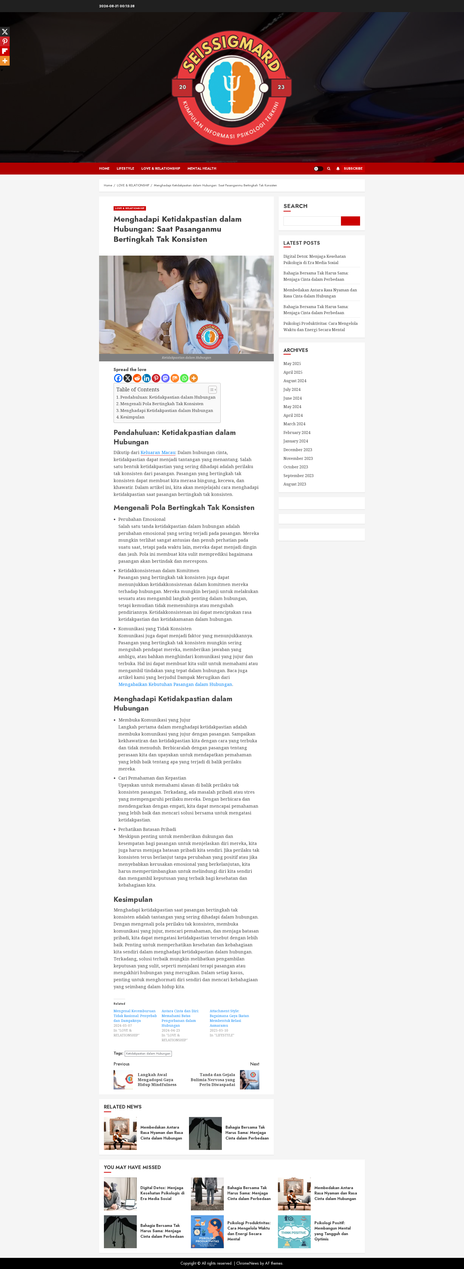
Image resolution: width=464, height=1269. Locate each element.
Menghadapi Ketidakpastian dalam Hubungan (166, 410)
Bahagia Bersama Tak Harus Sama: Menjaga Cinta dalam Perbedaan (247, 1133)
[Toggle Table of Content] (210, 390)
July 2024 (291, 389)
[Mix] (175, 378)
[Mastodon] (165, 378)
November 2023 (298, 458)
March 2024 (294, 423)
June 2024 (292, 398)
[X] (127, 378)
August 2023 (294, 484)
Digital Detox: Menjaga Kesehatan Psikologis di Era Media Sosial (162, 1193)
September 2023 (298, 475)
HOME (104, 168)
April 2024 (293, 415)
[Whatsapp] (184, 378)
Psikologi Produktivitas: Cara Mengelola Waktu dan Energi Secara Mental (249, 1231)
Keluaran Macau (158, 452)
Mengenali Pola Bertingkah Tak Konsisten (161, 403)
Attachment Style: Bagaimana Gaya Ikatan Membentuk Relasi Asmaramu (229, 1018)
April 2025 (293, 372)
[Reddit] (137, 378)
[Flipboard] (5, 51)
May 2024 (292, 406)
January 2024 (295, 441)
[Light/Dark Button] (318, 168)
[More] (193, 378)
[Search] (329, 168)
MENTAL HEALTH (202, 168)
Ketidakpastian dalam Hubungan (148, 1053)
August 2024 (294, 380)
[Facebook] (118, 378)
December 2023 (297, 449)
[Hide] (2, 70)
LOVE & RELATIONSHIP (160, 168)
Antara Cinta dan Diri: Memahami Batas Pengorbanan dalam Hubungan (180, 1018)
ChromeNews (247, 1263)
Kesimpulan (132, 417)
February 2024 (296, 432)
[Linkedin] (146, 378)
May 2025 (292, 363)
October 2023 (295, 467)
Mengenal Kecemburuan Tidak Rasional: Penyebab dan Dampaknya (135, 1016)
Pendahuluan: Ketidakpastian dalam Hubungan (168, 397)
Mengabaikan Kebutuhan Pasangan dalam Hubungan (175, 684)
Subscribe (353, 168)
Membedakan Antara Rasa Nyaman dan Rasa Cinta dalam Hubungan (161, 1133)
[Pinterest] (156, 378)
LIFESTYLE (125, 168)
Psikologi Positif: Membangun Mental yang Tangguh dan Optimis (332, 1231)
